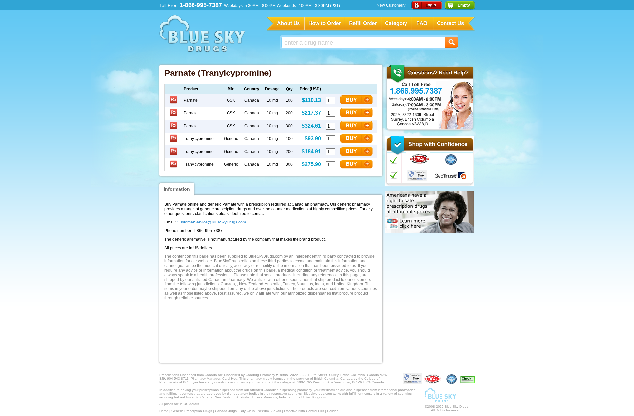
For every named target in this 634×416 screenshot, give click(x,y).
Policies (332, 411)
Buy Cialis (247, 411)
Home (163, 411)
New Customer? (391, 5)
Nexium (263, 411)
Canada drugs (226, 411)
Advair (276, 411)
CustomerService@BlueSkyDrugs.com (211, 222)
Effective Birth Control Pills (304, 411)
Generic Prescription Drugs (191, 411)
